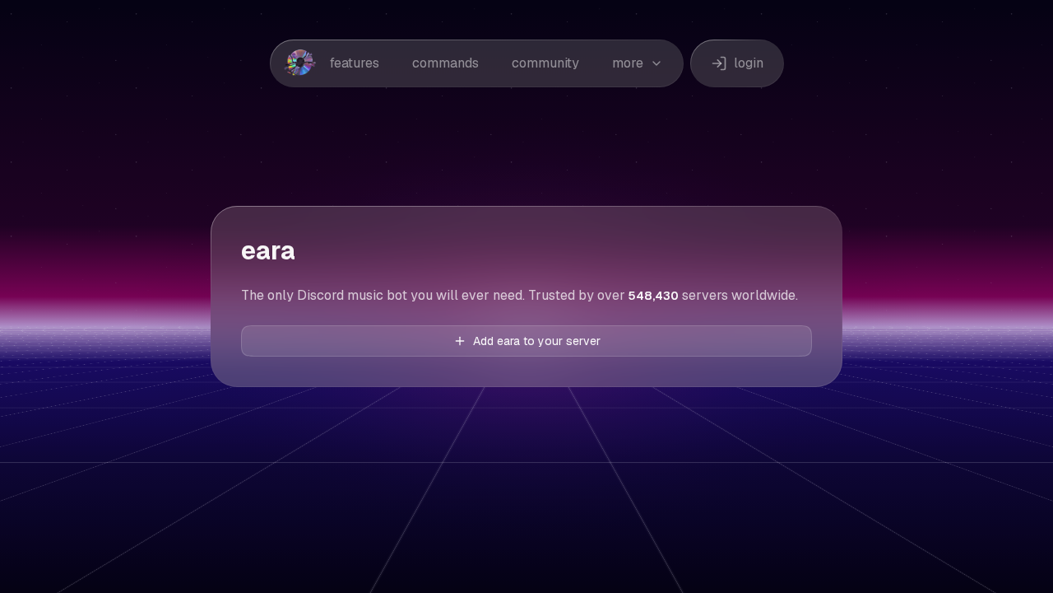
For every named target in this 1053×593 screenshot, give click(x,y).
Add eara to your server (537, 341)
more (627, 63)
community (545, 63)
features (354, 63)
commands (445, 63)
